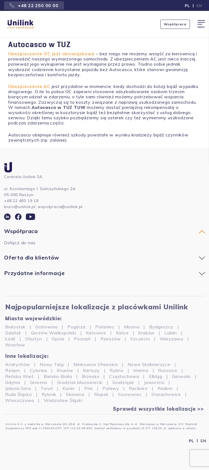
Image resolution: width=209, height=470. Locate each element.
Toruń (47, 388)
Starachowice (166, 394)
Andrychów (17, 364)
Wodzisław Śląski (63, 400)
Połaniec (104, 326)
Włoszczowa (19, 400)
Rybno (117, 370)
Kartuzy (91, 370)
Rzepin (12, 370)
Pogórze (76, 326)
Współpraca (175, 24)
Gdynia (12, 382)
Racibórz (138, 388)
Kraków (146, 332)
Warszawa (171, 338)
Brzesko (91, 376)
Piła (88, 388)
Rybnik (49, 394)
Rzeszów (110, 338)
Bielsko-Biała (58, 376)
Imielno (141, 370)
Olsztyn (33, 338)
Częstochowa (124, 376)
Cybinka (38, 370)
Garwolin (181, 376)
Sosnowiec (130, 394)
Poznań (82, 338)
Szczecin (140, 338)
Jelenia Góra (18, 388)
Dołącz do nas (19, 242)
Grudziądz (123, 382)
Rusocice (167, 370)
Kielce (122, 332)
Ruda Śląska (18, 394)
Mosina (132, 326)
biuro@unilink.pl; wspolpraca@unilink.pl (43, 206)
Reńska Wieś (19, 376)
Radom (165, 388)
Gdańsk (13, 332)
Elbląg (155, 376)
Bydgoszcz (161, 326)
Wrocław (15, 344)
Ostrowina (46, 326)
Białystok (15, 326)
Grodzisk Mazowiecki (80, 382)
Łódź (10, 338)
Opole (58, 338)
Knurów (65, 370)
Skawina (75, 394)
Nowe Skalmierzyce (149, 364)
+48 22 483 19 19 (21, 200)
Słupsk (101, 394)
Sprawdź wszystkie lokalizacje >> (158, 409)
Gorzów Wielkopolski (53, 332)
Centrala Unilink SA (23, 176)
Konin (69, 388)
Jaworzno (154, 382)
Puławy (111, 388)
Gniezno (39, 382)
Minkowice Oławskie (95, 364)
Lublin (170, 332)
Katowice (96, 332)
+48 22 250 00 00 (38, 5)
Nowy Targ (52, 364)
